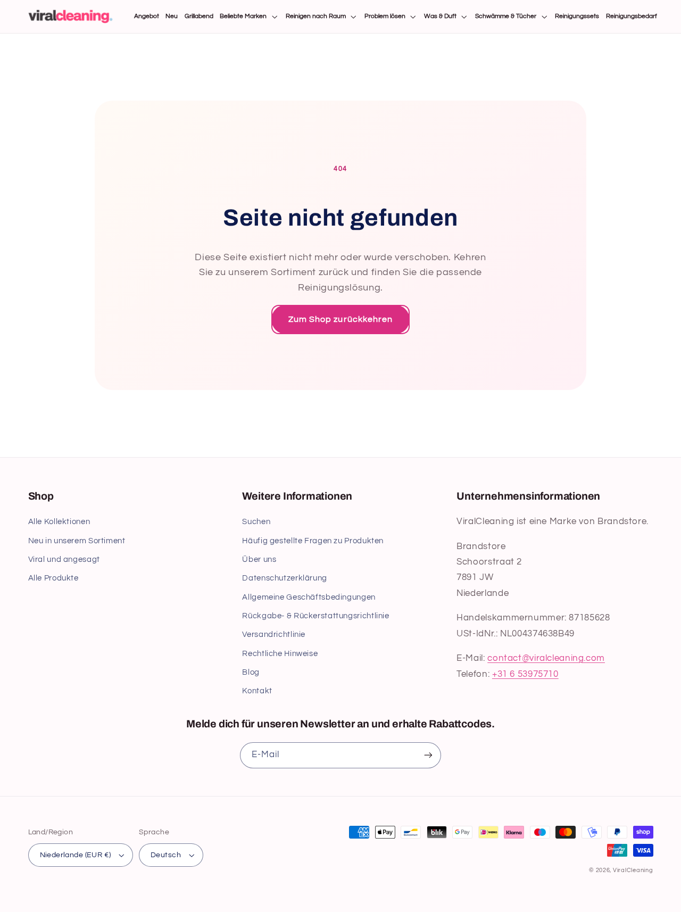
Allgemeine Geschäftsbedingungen (309, 597)
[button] (249, 17)
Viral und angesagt (64, 559)
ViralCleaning (633, 870)
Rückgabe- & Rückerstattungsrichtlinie (315, 616)
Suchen (256, 522)
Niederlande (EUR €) (75, 855)
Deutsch (166, 855)
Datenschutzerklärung (284, 578)
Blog (251, 672)
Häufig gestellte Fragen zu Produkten (313, 541)
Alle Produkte (53, 578)
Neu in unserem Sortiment (77, 541)
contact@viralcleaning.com (546, 658)
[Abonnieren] (428, 755)
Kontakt (257, 691)
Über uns (259, 559)
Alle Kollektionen (59, 522)
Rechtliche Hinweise (280, 654)
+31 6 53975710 (525, 674)
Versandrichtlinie (273, 635)
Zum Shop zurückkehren (340, 319)
